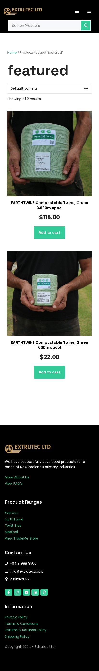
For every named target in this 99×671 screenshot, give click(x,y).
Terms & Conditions (21, 623)
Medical (11, 531)
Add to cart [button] (49, 232)
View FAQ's (14, 483)
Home (12, 52)
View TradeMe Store (21, 538)
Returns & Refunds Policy (25, 630)
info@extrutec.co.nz (27, 571)
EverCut (11, 512)
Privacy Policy (16, 617)
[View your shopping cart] (77, 11)
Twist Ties (13, 525)
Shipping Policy (17, 636)
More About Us (17, 477)
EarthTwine (14, 519)
